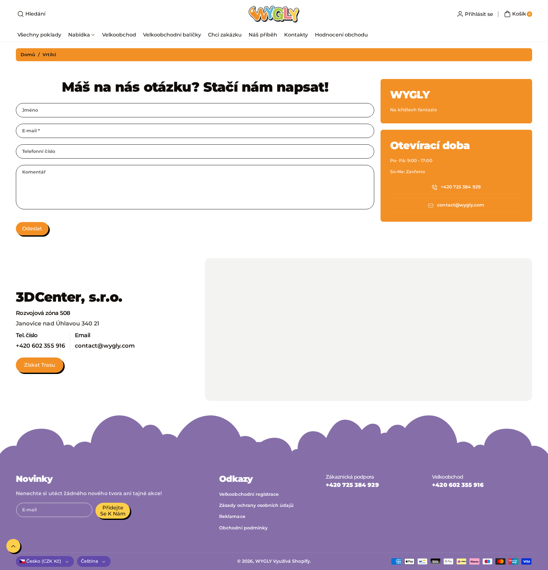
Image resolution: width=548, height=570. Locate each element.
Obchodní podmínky (243, 528)
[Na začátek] (13, 546)
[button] (30, 14)
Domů (28, 54)
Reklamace (232, 516)
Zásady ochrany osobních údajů (256, 505)
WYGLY (263, 561)
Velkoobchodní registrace (249, 494)
